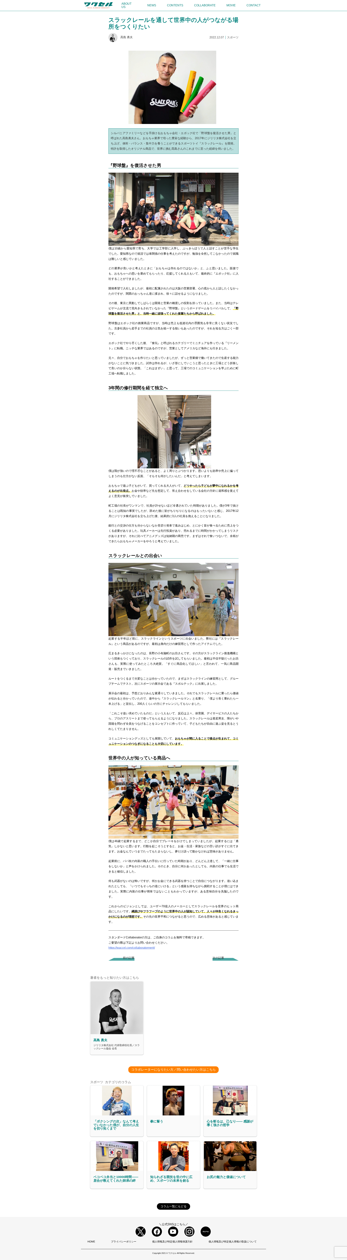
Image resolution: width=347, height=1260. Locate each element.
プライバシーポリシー (123, 1241)
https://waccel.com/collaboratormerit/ (131, 947)
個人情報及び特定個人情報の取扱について (233, 1241)
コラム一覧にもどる (173, 1206)
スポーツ (233, 37)
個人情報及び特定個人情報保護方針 (172, 1241)
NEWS (151, 5)
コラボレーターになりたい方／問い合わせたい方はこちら (173, 1069)
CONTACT (254, 5)
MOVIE (231, 5)
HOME (91, 1241)
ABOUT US (126, 5)
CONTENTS (175, 5)
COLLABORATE (205, 5)
